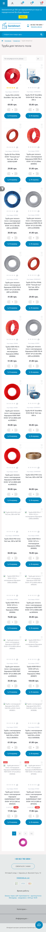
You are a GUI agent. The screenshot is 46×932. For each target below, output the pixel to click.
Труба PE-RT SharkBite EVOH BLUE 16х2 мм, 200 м (33, 97)
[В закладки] (20, 68)
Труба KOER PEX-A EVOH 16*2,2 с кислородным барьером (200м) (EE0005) (33, 543)
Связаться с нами (23, 866)
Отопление (8, 41)
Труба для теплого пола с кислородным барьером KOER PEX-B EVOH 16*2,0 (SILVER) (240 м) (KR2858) (33, 223)
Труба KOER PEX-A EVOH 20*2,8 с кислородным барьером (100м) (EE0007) (33, 671)
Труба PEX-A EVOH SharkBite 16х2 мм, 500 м (12, 97)
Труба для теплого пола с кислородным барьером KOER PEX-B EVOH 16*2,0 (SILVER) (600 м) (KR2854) (12, 287)
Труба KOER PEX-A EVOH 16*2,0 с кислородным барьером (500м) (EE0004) (12, 351)
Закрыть (23, 17)
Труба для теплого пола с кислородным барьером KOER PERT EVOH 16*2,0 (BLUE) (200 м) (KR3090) (12, 223)
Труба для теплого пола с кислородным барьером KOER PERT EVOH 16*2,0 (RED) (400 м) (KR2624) (33, 607)
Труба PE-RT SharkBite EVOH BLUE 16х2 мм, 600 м (33, 413)
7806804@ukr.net (23, 878)
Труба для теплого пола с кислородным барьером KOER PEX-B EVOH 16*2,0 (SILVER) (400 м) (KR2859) (33, 351)
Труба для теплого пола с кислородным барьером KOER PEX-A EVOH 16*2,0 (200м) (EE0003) (33, 159)
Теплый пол (16, 41)
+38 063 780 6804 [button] (22, 859)
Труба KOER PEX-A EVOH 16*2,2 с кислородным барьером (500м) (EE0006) (12, 607)
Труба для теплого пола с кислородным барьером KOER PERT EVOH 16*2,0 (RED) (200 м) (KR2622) (12, 671)
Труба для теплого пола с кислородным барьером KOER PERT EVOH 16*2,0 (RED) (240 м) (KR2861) (12, 415)
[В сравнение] (20, 65)
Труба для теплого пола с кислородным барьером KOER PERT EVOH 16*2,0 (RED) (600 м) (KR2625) (12, 479)
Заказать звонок (36, 27)
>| (31, 833)
